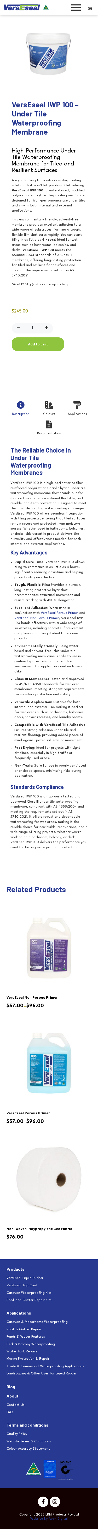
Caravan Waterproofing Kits (29, 1293)
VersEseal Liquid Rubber (25, 1278)
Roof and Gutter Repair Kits (29, 1300)
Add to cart (38, 344)
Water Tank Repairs (22, 1351)
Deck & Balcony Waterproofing (31, 1344)
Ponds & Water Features (26, 1336)
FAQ (10, 1412)
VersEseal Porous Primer (59, 613)
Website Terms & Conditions (29, 1441)
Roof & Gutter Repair (24, 1329)
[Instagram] (55, 1502)
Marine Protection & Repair (28, 1358)
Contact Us (16, 1405)
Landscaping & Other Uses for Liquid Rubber (42, 1373)
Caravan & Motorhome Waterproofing (37, 1322)
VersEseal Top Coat (22, 1285)
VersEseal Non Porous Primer (36, 618)
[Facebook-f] (43, 1502)
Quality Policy (17, 1434)
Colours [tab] (49, 414)
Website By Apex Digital (49, 1518)
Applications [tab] (77, 414)
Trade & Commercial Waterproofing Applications (45, 1366)
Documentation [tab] (49, 433)
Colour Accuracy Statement (28, 1448)
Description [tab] (21, 414)
